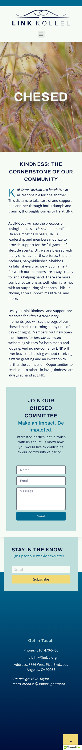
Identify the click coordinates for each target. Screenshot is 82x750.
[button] (41, 34)
